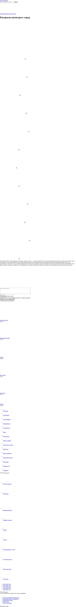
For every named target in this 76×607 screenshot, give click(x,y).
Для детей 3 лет (7, 584)
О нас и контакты (7, 603)
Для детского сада (7, 559)
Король (2, 404)
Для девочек (6, 415)
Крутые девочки (7, 484)
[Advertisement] (36, 30)
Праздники (6, 462)
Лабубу (2, 357)
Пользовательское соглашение (10, 599)
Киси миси (3, 375)
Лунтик (5, 539)
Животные (5, 449)
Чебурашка (5, 493)
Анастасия (5, 579)
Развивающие (6, 423)
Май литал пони (7, 569)
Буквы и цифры (7, 440)
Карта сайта (6, 601)
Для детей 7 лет (7, 589)
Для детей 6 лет (7, 588)
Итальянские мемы (5, 338)
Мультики (5, 411)
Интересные (6, 436)
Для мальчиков (6, 419)
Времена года (6, 466)
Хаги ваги (2, 393)
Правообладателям (7, 600)
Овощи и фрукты (7, 453)
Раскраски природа (8, 457)
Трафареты (5, 470)
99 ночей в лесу (4, 320)
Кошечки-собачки (7, 510)
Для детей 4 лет (7, 585)
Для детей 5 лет (7, 586)
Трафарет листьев (7, 520)
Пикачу (5, 530)
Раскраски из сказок (8, 445)
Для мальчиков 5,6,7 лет (9, 549)
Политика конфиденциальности (11, 597)
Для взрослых (6, 428)
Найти (16, 2)
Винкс (4, 432)
